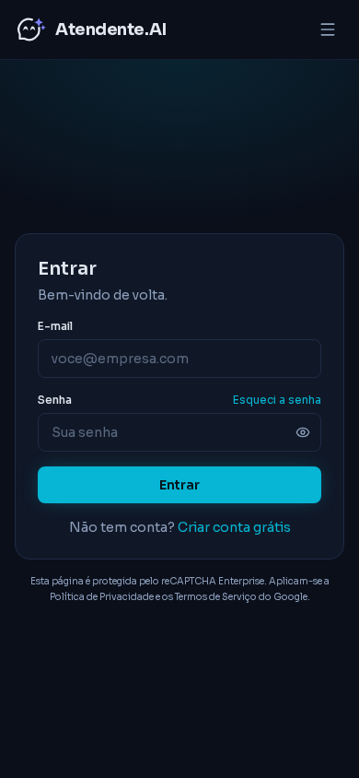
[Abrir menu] (327, 29)
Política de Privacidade (102, 597)
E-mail (55, 326)
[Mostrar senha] (303, 432)
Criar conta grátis (234, 527)
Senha (55, 400)
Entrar (179, 485)
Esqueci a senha (277, 400)
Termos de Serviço (216, 597)
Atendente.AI (111, 29)
